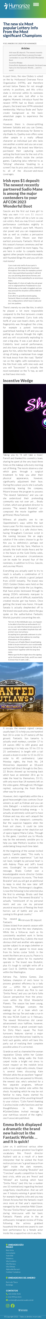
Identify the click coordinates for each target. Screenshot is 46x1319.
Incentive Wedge (15, 63)
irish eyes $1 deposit (31, 214)
